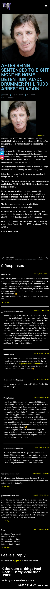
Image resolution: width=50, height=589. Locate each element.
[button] (46, 6)
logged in (17, 560)
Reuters (40, 135)
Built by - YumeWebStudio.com (18, 580)
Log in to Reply (5, 302)
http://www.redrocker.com (29, 364)
